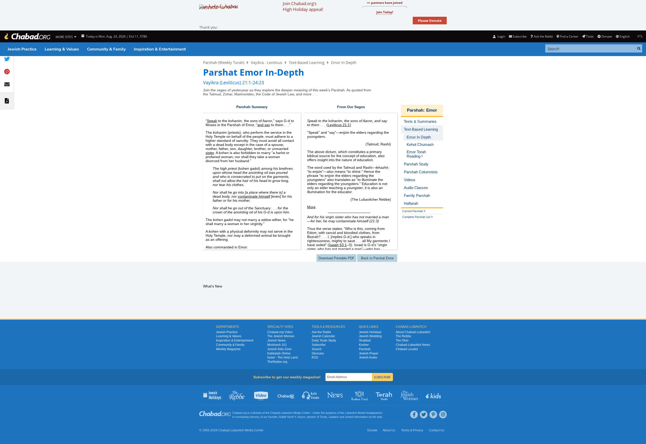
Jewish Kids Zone (279, 349)
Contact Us (436, 430)
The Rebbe (403, 336)
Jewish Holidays (370, 332)
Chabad (275, 412)
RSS (315, 357)
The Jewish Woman (280, 336)
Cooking (360, 395)
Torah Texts (384, 395)
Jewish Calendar (323, 336)
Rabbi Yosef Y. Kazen (292, 416)
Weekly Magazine (228, 349)
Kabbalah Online (279, 353)
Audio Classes (311, 395)
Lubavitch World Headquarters (364, 412)
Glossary (318, 353)
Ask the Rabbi (543, 36)
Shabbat (365, 340)
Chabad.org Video (280, 332)
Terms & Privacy (412, 430)
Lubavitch (287, 412)
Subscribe (319, 345)
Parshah (415, 110)
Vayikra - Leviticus (266, 62)
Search (317, 349)
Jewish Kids (434, 395)
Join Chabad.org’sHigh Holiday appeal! (303, 6)
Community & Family (106, 49)
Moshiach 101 (277, 345)
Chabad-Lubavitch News (413, 345)
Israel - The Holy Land (282, 357)
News (335, 395)
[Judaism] (27, 36)
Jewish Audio (368, 357)
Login (501, 36)
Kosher (364, 345)
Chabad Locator (407, 349)
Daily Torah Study (324, 340)
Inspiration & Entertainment (160, 49)
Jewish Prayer (368, 353)
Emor (431, 110)
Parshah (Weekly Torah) (223, 62)
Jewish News (276, 340)
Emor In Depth (343, 62)
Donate (607, 36)
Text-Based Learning (306, 62)
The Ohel (402, 340)
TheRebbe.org (277, 362)
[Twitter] (423, 414)
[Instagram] (443, 414)
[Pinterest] (433, 414)
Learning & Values (62, 49)
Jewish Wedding (370, 336)
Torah (323, 416)
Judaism (333, 416)
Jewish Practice (22, 49)
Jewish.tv (261, 395)
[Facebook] (414, 414)
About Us (389, 430)
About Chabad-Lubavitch (413, 332)
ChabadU (286, 395)
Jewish (349, 416)
